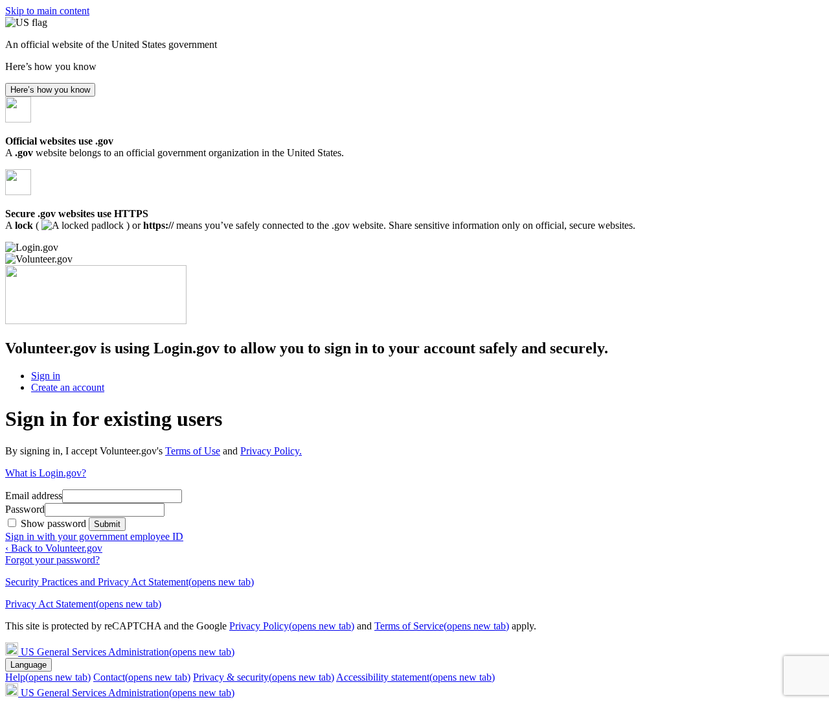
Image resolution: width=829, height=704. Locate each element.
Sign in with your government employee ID (94, 536)
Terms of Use (192, 450)
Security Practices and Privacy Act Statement (129, 581)
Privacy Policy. (271, 450)
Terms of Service (441, 625)
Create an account (67, 387)
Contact (141, 677)
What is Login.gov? (45, 472)
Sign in (45, 375)
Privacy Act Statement (83, 603)
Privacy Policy (291, 625)
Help (48, 677)
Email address (33, 495)
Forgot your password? (52, 559)
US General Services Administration (127, 651)
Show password (55, 523)
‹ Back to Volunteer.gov (53, 548)
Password (25, 509)
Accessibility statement (415, 677)
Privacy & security (263, 677)
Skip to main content (47, 10)
